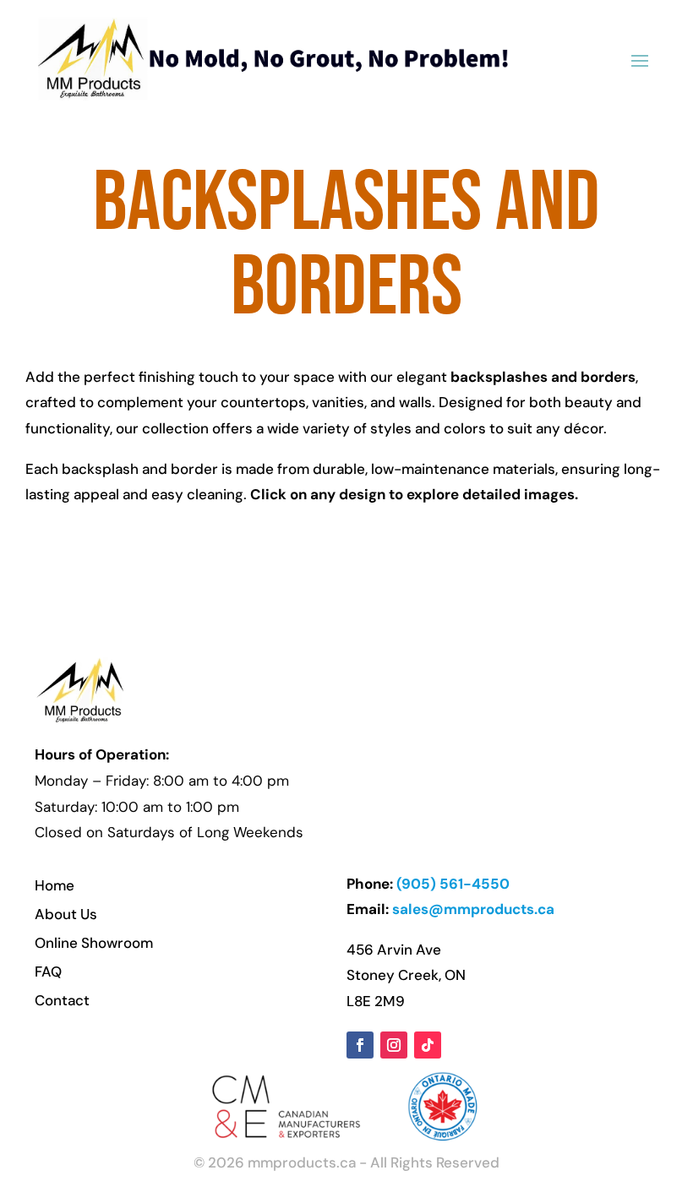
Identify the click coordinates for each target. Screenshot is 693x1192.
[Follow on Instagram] (393, 1045)
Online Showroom (94, 942)
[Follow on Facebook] (360, 1045)
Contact (62, 1000)
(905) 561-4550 (453, 883)
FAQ (48, 971)
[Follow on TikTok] (427, 1045)
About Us (66, 914)
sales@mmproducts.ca (473, 909)
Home (54, 885)
